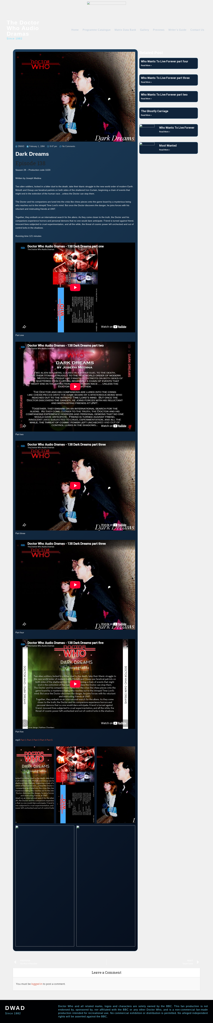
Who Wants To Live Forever (176, 127)
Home (75, 30)
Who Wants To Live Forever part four (164, 61)
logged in (36, 984)
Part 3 (36, 740)
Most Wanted (168, 145)
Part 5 (50, 740)
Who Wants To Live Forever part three (165, 78)
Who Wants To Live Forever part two (164, 94)
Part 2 (30, 740)
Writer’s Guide (177, 30)
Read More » (146, 65)
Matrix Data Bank (125, 30)
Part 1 (23, 740)
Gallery (144, 30)
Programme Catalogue (97, 30)
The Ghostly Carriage (154, 111)
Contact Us (197, 30)
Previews (159, 30)
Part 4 (43, 740)
